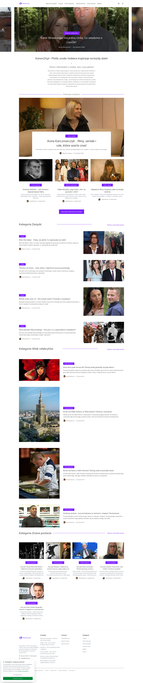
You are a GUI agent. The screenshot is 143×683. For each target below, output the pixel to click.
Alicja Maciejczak (65, 638)
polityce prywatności (23, 671)
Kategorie (86, 635)
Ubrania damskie (80, 3)
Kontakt (46, 670)
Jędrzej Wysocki (65, 643)
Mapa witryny (72, 670)
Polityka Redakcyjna (62, 670)
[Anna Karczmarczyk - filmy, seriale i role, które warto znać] (71, 127)
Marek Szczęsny (65, 641)
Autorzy (64, 635)
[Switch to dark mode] (122, 3)
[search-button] (119, 3)
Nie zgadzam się (18, 674)
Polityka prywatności (38, 670)
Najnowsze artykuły (51, 3)
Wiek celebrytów (69, 3)
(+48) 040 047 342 (25, 658)
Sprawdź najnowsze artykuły (71, 212)
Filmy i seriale (71, 136)
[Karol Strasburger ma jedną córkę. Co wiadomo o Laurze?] (71, 29)
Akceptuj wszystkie (17, 678)
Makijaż (99, 3)
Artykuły (43, 635)
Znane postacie (91, 3)
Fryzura (84, 651)
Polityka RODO (53, 670)
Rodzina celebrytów (71, 33)
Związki (60, 3)
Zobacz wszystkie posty (115, 225)
